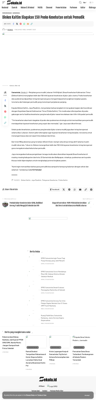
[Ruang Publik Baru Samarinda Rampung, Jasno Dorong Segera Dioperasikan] (33, 319)
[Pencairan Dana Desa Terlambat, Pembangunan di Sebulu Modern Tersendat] (83, 341)
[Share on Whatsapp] (24, 24)
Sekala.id (24, 92)
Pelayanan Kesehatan (49, 180)
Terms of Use (41, 395)
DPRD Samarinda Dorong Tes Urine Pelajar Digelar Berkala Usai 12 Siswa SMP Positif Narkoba (54, 303)
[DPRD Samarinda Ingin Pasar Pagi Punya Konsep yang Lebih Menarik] (33, 261)
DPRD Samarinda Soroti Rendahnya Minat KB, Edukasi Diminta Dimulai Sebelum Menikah (53, 274)
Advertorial (55, 347)
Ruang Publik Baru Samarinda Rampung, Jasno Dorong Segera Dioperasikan (52, 317)
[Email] (28, 24)
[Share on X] (17, 24)
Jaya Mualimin (36, 180)
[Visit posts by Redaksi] (3, 29)
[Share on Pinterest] (20, 24)
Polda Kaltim (63, 180)
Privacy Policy (30, 395)
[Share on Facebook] (13, 24)
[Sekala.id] (14, 2)
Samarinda (16, 12)
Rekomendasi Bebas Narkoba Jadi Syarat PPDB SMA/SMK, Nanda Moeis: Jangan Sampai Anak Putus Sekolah (12, 342)
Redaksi (10, 29)
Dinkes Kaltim (25, 180)
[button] (87, 395)
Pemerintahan (7, 12)
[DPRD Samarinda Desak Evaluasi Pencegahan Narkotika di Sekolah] (33, 290)
